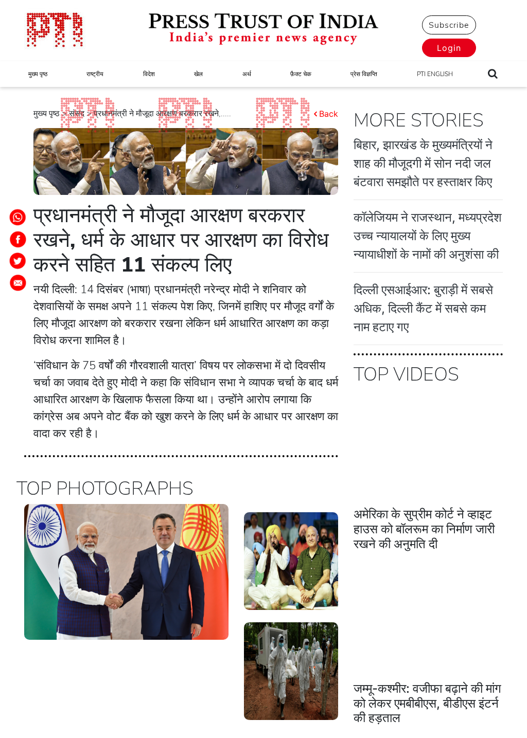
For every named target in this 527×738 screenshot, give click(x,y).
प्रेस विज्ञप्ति (363, 74)
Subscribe (449, 25)
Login (449, 48)
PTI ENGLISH (435, 74)
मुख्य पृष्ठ (37, 74)
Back (328, 114)
